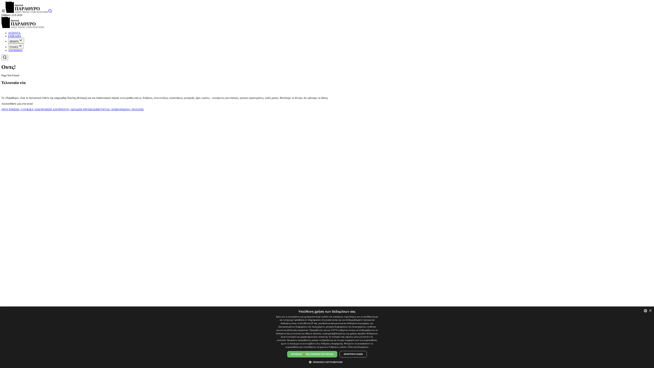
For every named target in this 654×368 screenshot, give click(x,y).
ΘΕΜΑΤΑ (14, 41)
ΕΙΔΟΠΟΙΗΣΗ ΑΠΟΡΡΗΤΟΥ (52, 109)
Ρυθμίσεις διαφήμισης (332, 343)
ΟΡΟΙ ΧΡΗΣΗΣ (10, 109)
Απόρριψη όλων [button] (353, 354)
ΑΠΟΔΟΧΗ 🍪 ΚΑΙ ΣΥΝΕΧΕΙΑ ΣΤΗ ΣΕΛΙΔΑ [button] (312, 354)
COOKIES (27, 109)
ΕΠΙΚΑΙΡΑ (14, 36)
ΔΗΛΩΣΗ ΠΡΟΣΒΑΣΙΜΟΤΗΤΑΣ (90, 109)
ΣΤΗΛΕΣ (14, 47)
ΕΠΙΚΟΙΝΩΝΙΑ (120, 109)
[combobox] (645, 310)
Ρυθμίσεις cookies (338, 347)
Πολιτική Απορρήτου (358, 347)
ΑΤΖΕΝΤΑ (14, 33)
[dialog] (327, 337)
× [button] (650, 310)
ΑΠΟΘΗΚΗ (15, 50)
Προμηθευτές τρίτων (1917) (323, 330)
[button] (327, 362)
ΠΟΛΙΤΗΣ (137, 109)
